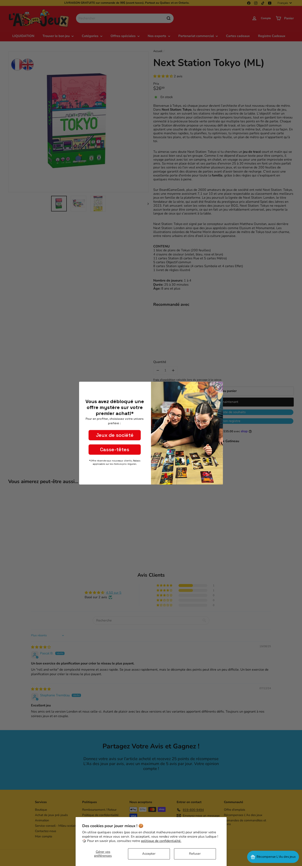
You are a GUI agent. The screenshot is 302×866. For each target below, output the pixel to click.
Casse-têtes (114, 449)
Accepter (149, 853)
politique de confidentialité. (161, 841)
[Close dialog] (217, 387)
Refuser (195, 853)
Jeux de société (115, 435)
